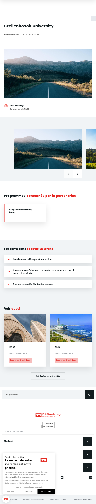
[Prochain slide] (77, 173)
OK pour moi (46, 491)
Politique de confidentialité (33, 499)
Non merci (11, 491)
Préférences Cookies (58, 499)
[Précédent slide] (68, 173)
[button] (6, 499)
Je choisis (29, 491)
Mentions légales (10, 499)
